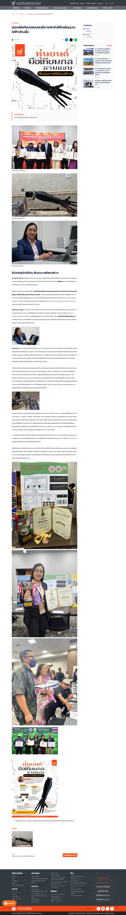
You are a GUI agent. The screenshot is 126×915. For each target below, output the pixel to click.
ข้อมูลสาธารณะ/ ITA (75, 878)
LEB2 (13, 878)
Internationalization (60, 7)
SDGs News (22, 14)
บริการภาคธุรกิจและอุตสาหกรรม (39, 878)
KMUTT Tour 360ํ (56, 901)
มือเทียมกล (32, 856)
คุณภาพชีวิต (20, 856)
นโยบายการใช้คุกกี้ (26, 913)
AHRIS (14, 894)
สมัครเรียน (16, 7)
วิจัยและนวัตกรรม (42, 7)
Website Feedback (37, 913)
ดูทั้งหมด (109, 46)
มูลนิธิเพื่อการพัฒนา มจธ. (77, 876)
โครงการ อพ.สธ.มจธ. (76, 889)
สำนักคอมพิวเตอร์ (55, 875)
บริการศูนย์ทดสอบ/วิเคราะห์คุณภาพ (38, 882)
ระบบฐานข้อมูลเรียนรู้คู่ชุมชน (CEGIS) (77, 892)
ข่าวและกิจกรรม (92, 7)
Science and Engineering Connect (77, 886)
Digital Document (16, 899)
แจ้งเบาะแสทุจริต (74, 881)
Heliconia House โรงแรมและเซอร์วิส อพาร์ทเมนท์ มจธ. (58, 878)
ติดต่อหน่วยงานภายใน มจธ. (58, 894)
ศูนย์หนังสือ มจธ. (35, 900)
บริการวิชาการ (35, 876)
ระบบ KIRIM (15, 896)
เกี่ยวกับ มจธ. (107, 7)
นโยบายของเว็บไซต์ (16, 913)
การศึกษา (27, 7)
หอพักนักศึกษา (35, 902)
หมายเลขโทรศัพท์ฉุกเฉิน (18, 885)
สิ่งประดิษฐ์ (26, 856)
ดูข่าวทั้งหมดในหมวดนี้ (70, 855)
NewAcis (14, 876)
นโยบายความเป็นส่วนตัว (76, 895)
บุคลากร (100, 3)
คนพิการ (14, 856)
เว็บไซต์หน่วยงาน (55, 896)
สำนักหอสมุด (54, 873)
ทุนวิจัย (13, 883)
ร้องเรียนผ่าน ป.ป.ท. (103, 899)
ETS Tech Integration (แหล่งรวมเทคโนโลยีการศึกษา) (59, 883)
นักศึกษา (82, 3)
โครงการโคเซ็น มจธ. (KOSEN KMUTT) (38, 897)
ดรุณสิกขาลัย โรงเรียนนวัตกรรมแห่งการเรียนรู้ (39, 890)
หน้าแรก (13, 14)
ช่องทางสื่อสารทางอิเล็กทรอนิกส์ (78, 883)
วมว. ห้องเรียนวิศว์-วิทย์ (37, 893)
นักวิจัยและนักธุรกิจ (91, 3)
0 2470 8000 (24, 908)
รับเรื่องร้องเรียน (103, 891)
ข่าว (17, 14)
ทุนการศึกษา (15, 881)
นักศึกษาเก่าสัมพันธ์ (103, 886)
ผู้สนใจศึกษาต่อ (74, 3)
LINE (76, 40)
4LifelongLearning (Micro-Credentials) (58, 887)
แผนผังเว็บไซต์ (88, 909)
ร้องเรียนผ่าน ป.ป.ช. (103, 895)
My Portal (14, 892)
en (113, 3)
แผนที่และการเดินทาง (56, 899)
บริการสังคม (77, 7)
